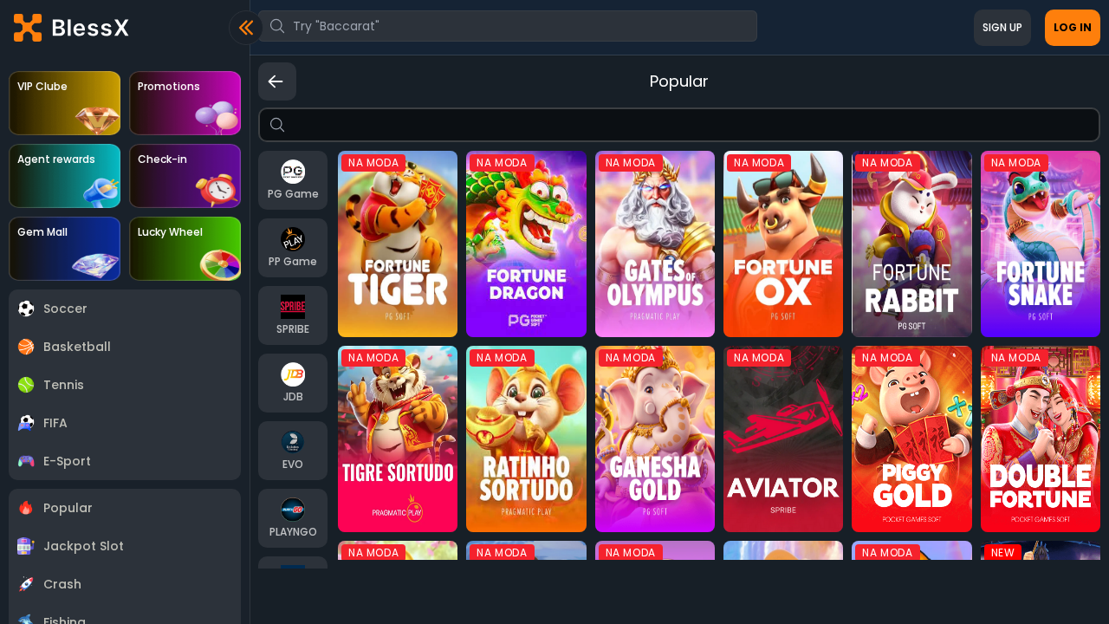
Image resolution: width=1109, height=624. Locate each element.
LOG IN (1073, 27)
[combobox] (507, 26)
